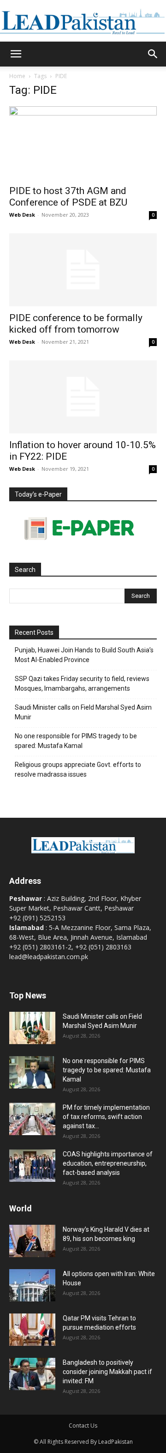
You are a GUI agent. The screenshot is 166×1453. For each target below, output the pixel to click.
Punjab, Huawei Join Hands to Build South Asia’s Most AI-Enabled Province (84, 654)
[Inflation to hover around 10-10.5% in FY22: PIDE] (83, 396)
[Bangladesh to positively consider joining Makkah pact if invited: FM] (32, 1374)
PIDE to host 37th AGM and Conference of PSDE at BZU (68, 196)
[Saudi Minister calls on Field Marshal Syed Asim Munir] (32, 1028)
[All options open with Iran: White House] (32, 1285)
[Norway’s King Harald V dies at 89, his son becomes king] (32, 1241)
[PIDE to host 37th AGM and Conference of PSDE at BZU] (83, 142)
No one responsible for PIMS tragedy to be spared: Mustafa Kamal (76, 740)
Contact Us (83, 1425)
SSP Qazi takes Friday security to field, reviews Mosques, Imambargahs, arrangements (82, 683)
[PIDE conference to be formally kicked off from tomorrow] (83, 269)
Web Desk (22, 214)
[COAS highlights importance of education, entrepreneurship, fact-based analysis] (32, 1165)
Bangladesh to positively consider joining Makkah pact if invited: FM (107, 1372)
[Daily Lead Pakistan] (83, 21)
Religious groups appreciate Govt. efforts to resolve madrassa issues (78, 769)
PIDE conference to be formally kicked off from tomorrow (75, 323)
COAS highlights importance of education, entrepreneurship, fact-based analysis (108, 1163)
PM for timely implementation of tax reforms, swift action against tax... (106, 1117)
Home (17, 76)
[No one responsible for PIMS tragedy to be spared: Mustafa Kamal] (32, 1072)
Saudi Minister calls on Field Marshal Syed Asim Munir (83, 712)
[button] (15, 54)
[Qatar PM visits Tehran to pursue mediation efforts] (32, 1329)
